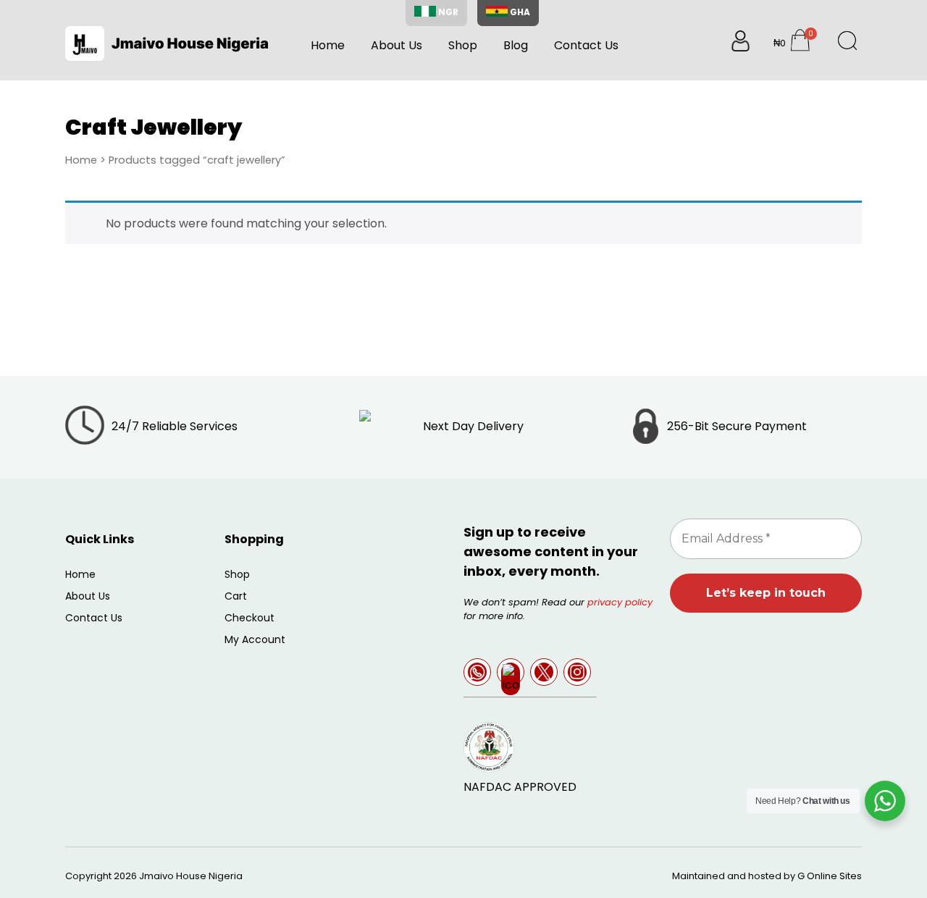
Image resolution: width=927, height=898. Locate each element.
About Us (396, 45)
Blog (515, 45)
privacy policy (620, 602)
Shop (462, 45)
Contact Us (586, 45)
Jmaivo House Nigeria (191, 876)
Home (328, 45)
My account (255, 639)
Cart (236, 596)
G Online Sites (829, 876)
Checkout (249, 617)
